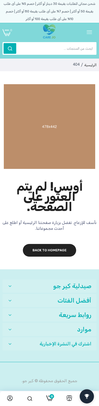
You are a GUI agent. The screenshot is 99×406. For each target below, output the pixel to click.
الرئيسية (90, 65)
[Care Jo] (49, 32)
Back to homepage (49, 250)
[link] (69, 398)
